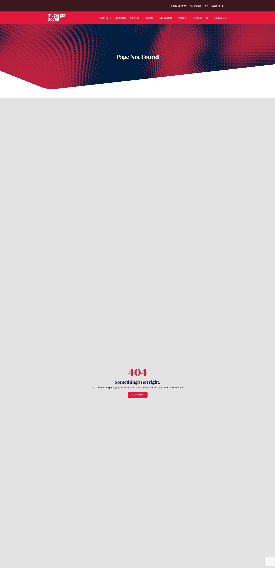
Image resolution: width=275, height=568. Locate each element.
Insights (182, 18)
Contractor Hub (201, 18)
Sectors (149, 18)
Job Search (120, 18)
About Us (104, 18)
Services (135, 18)
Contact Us (220, 18)
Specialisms (165, 18)
